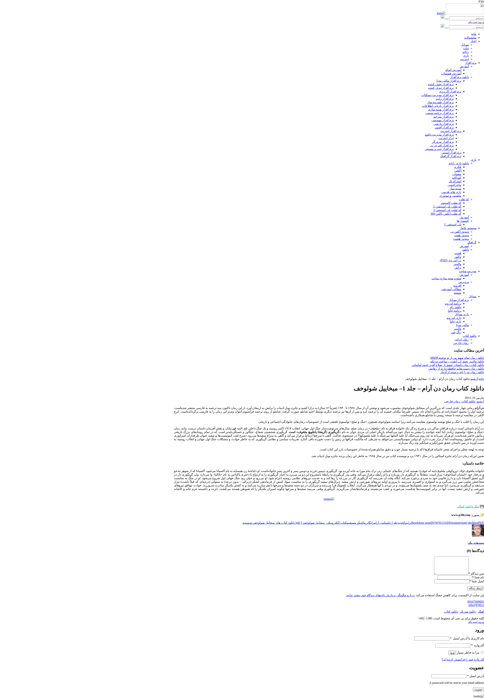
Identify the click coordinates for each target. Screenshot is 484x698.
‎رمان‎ (365, 522)
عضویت (478, 689)
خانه (481, 378)
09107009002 (475, 601)
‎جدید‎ (401, 522)
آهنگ (481, 611)
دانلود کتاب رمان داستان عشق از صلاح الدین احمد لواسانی (448, 365)
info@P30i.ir (476, 605)
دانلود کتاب (468, 401)
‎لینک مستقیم (354, 522)
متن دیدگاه (476, 573)
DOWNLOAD (440, 522)
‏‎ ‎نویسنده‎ (248, 522)
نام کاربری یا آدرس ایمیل (467, 638)
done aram (424, 522)
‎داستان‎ (387, 522)
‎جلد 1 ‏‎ (394, 522)
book (415, 522)
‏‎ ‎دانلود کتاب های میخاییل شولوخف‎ (274, 522)
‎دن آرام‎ (378, 522)
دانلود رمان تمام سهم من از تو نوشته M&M (457, 357)
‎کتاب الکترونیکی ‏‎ (336, 522)
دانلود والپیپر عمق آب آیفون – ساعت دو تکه (457, 361)
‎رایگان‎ (371, 522)
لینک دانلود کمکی (468, 506)
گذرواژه (477, 645)
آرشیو (474, 378)
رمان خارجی (452, 401)
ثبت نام (472, 22)
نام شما (479, 577)
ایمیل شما (478, 581)
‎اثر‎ (410, 522)
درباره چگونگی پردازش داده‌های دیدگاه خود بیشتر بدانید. (380, 595)
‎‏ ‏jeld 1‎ (299, 522)
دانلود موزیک (468, 611)
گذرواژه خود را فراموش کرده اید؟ (463, 659)
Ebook (453, 522)
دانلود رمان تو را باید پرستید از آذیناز (462, 372)
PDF (481, 522)
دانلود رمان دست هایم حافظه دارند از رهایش (456, 368)
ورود (480, 22)
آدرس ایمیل (475, 676)
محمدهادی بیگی (476, 543)
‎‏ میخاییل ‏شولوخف (314, 522)
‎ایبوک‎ (406, 522)
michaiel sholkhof (467, 522)
